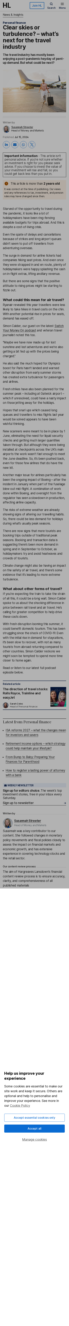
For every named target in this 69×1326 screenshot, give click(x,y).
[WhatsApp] (23, 144)
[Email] (14, 144)
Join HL (37, 5)
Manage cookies (34, 1139)
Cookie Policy (20, 1105)
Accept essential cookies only (34, 1117)
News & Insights (13, 14)
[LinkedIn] (6, 144)
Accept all (35, 1128)
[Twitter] (31, 144)
